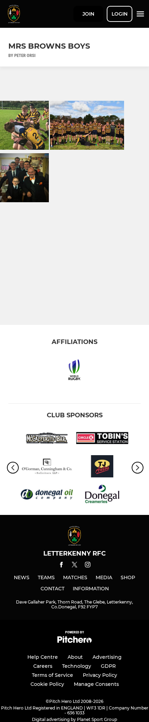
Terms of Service (52, 675)
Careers (42, 666)
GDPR (108, 666)
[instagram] (87, 566)
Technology (76, 666)
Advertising (107, 657)
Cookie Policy (47, 684)
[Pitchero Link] (74, 641)
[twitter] (74, 565)
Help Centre (42, 657)
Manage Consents (96, 684)
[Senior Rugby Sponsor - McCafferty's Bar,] (47, 439)
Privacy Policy (100, 675)
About (75, 657)
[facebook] (61, 566)
